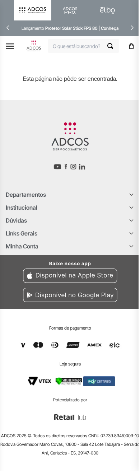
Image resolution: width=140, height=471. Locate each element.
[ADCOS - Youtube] (57, 166)
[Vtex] (39, 381)
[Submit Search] (113, 45)
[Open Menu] (10, 46)
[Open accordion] (131, 194)
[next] (132, 27)
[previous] (8, 27)
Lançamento (33, 28)
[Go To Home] (34, 46)
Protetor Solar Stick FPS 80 (71, 28)
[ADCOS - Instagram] (73, 166)
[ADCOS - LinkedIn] (82, 166)
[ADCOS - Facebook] (65, 166)
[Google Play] (70, 296)
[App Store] (70, 271)
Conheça (109, 28)
